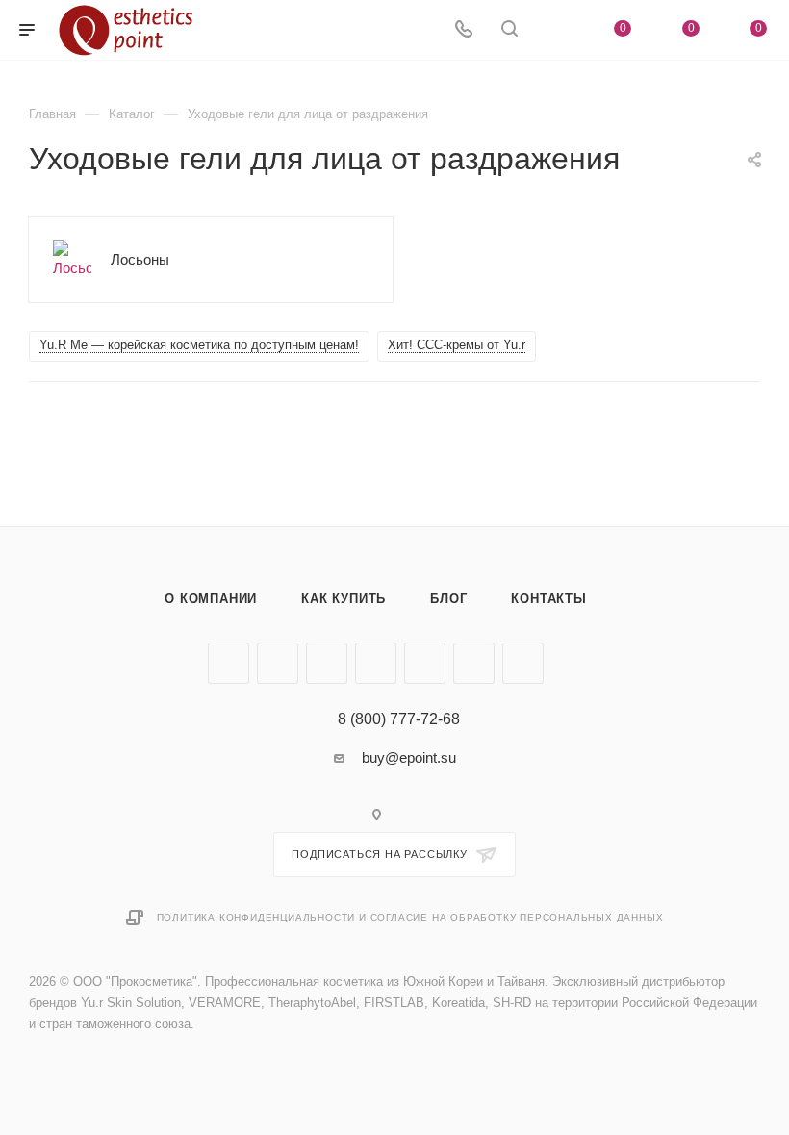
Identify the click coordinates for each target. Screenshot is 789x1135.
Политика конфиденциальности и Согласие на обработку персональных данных (410, 917)
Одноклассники (375, 663)
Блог (448, 599)
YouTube (326, 663)
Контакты (548, 599)
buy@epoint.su (409, 757)
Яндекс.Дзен (523, 663)
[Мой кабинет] (555, 30)
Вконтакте (228, 663)
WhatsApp (474, 663)
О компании (211, 599)
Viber (424, 663)
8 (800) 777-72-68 (399, 719)
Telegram (277, 663)
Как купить (343, 599)
